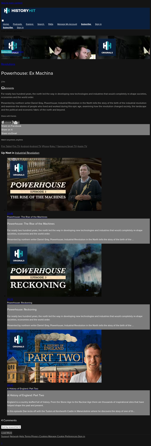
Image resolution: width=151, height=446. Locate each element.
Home (6, 24)
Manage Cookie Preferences (63, 436)
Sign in (98, 24)
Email (17, 122)
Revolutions (8, 64)
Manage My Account (67, 24)
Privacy (35, 436)
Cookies (43, 436)
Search (41, 24)
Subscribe (6, 51)
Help (22, 436)
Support (5, 436)
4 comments (7, 88)
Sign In (20, 27)
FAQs (50, 24)
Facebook (6, 122)
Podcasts (17, 24)
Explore (30, 24)
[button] (3, 21)
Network (14, 436)
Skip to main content (11, 3)
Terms (28, 436)
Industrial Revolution (27, 153)
